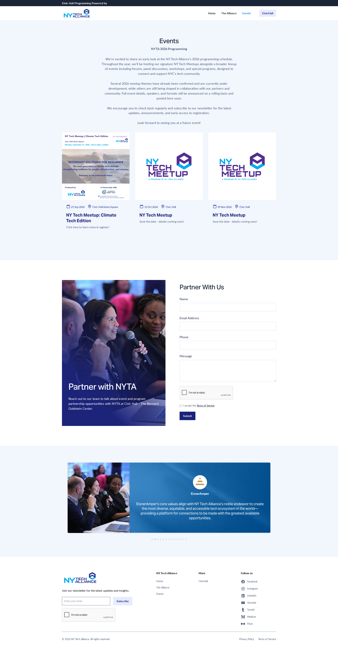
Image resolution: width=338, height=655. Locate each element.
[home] (77, 13)
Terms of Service (205, 405)
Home (212, 13)
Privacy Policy (246, 639)
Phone (184, 337)
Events (246, 13)
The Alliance (229, 13)
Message (186, 356)
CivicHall (267, 13)
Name (184, 299)
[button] (152, 539)
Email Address (189, 318)
